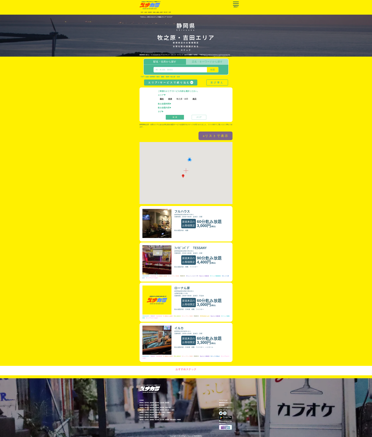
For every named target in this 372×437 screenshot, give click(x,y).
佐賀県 (147, 420)
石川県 (147, 410)
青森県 (142, 403)
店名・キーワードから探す (207, 61)
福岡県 (142, 420)
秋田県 (157, 403)
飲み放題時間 (164, 104)
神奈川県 (168, 407)
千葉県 (157, 407)
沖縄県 (179, 420)
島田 (194, 99)
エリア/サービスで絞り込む (170, 82)
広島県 (157, 415)
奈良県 (152, 412)
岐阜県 (157, 410)
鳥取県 (142, 415)
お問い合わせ (223, 410)
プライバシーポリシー (225, 407)
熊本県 (157, 420)
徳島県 (142, 417)
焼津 (170, 99)
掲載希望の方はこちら (225, 403)
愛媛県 (152, 417)
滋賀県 (142, 412)
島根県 (147, 415)
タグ (160, 111)
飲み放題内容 (164, 108)
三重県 (172, 410)
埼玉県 (152, 407)
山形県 (162, 403)
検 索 (175, 117)
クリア (199, 117)
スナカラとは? (223, 400)
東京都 (162, 407)
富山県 (142, 410)
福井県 (152, 410)
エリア (161, 95)
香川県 (147, 417)
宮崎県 (167, 420)
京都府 (147, 412)
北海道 (142, 400)
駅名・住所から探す (164, 61)
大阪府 (163, 412)
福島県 (167, 403)
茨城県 (142, 407)
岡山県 (152, 415)
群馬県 (147, 405)
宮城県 (152, 403)
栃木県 (147, 407)
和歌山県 (157, 412)
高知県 (157, 417)
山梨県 (152, 405)
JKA (179, 436)
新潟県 (142, 405)
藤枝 (162, 99)
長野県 (157, 405)
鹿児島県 (173, 420)
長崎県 (152, 420)
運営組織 (221, 405)
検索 (212, 69)
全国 (145, 12)
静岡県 (162, 410)
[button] (183, 176)
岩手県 (147, 403)
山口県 (162, 415)
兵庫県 (169, 412)
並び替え (217, 82)
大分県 (162, 420)
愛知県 (167, 410)
